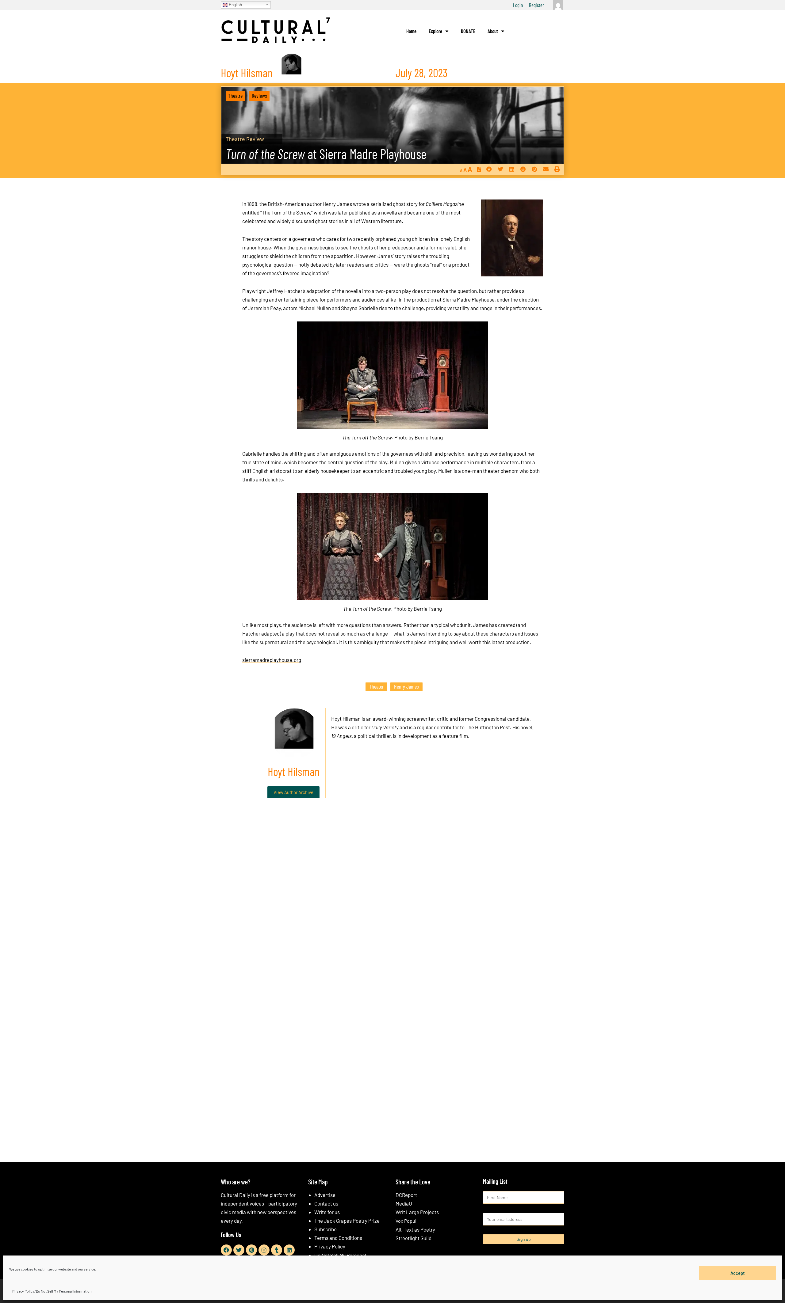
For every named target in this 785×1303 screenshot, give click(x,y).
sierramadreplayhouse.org (271, 660)
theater (376, 686)
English (235, 4)
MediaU (404, 1203)
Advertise (324, 1195)
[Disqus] (392, 896)
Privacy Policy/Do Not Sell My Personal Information (51, 1291)
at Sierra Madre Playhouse (326, 154)
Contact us (326, 1203)
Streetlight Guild (413, 1238)
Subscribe (325, 1229)
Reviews (259, 95)
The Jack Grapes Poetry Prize (347, 1221)
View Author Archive (293, 792)
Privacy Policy (329, 1246)
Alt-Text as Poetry (415, 1229)
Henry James (406, 686)
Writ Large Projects (417, 1212)
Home (411, 31)
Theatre (235, 95)
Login (518, 5)
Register (536, 5)
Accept (737, 1273)
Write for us (327, 1212)
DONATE (468, 31)
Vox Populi (407, 1221)
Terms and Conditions (338, 1238)
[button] (489, 169)
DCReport (406, 1195)
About (493, 31)
